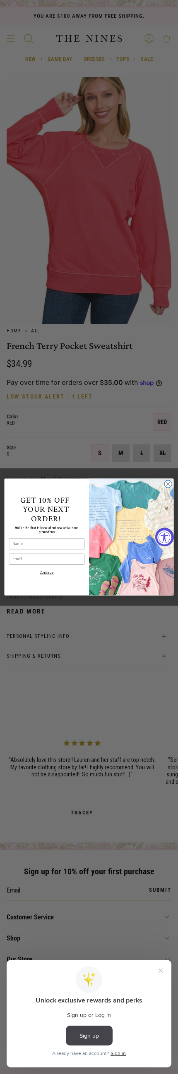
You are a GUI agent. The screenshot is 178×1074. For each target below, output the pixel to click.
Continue (47, 572)
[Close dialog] (168, 484)
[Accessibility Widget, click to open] (164, 537)
